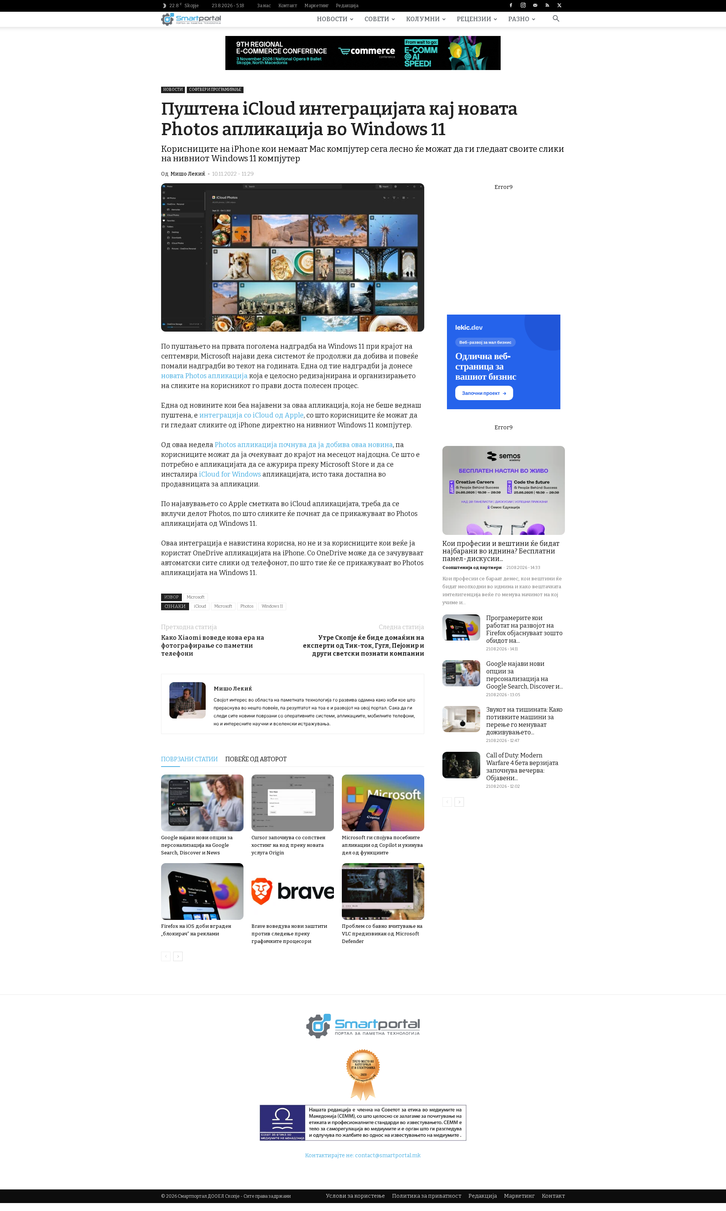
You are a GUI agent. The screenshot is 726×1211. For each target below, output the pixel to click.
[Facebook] (511, 5)
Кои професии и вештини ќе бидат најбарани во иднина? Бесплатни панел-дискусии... (501, 551)
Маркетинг (316, 5)
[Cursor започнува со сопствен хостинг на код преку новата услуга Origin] (292, 803)
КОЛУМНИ (423, 19)
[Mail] (535, 5)
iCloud (200, 606)
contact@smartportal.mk (387, 1155)
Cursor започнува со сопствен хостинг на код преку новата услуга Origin (288, 845)
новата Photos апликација (204, 376)
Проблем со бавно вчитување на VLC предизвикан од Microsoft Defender (382, 933)
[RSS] (547, 5)
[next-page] (178, 956)
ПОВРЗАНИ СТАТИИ (189, 759)
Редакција (347, 5)
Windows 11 (272, 606)
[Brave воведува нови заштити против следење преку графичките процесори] (292, 891)
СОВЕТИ (377, 19)
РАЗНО (518, 19)
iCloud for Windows (229, 474)
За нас (264, 5)
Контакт (287, 5)
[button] (556, 20)
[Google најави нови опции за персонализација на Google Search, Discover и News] (202, 803)
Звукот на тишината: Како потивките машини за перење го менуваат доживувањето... (524, 721)
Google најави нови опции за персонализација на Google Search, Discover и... (524, 675)
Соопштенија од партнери (472, 567)
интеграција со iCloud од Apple (251, 415)
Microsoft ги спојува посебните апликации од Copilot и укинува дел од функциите (382, 845)
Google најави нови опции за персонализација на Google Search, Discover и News (197, 845)
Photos (246, 606)
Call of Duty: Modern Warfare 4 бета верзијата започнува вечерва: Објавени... (522, 767)
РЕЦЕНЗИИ (474, 19)
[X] (559, 5)
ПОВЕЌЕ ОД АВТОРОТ (256, 759)
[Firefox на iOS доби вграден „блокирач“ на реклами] (202, 891)
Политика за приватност (426, 1196)
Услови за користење (355, 1196)
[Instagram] (523, 5)
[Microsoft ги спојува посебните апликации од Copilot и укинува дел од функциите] (383, 803)
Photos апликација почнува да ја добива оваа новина (304, 445)
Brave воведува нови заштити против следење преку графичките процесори (289, 933)
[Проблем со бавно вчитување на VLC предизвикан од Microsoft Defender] (383, 891)
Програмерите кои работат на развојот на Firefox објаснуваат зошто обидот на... (524, 629)
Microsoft (196, 597)
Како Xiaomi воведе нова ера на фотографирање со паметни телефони (212, 645)
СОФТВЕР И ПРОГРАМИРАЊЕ (215, 89)
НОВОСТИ (332, 19)
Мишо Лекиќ (188, 174)
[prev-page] (166, 956)
